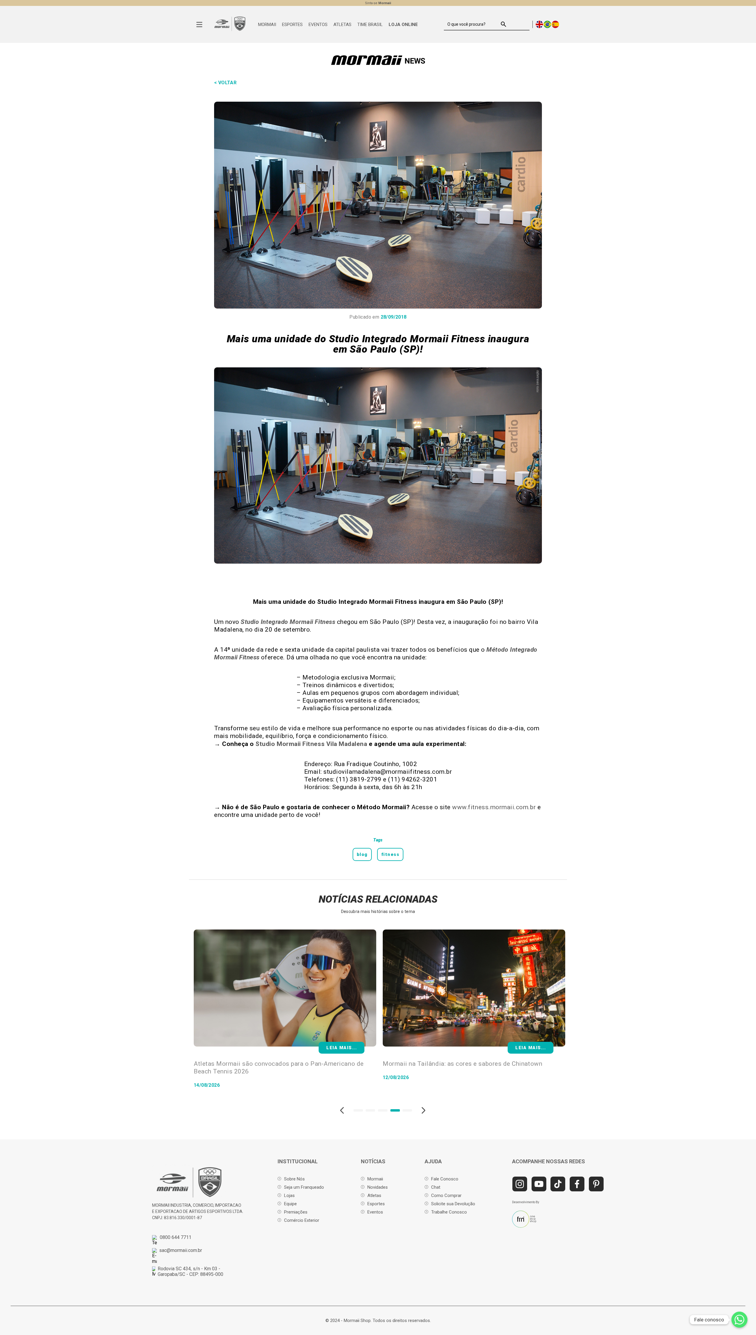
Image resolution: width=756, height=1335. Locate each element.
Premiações (295, 1212)
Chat (435, 1187)
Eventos (375, 1212)
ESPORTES (292, 24)
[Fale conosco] (739, 1320)
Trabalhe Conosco (449, 1212)
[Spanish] (556, 24)
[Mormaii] (230, 30)
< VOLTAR (225, 82)
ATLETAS (342, 24)
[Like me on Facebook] (577, 1184)
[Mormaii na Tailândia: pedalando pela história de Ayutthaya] (474, 989)
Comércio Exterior (301, 1220)
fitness (390, 854)
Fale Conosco (444, 1179)
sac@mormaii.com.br (180, 1250)
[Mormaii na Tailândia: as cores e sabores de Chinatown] (285, 989)
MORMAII (267, 24)
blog (362, 854)
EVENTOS (318, 24)
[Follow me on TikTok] (558, 1184)
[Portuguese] (548, 24)
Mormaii (375, 1179)
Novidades (377, 1187)
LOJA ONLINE (403, 24)
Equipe (290, 1203)
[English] (540, 24)
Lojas (289, 1195)
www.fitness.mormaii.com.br (494, 807)
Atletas (374, 1195)
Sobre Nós (294, 1179)
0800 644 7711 (175, 1237)
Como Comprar (446, 1195)
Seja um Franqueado (304, 1187)
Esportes (376, 1203)
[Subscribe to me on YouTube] (539, 1184)
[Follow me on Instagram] (520, 1184)
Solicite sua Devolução (453, 1203)
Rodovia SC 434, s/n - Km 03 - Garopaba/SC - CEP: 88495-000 (190, 1271)
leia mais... (530, 1047)
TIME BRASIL (370, 24)
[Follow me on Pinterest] (596, 1184)
